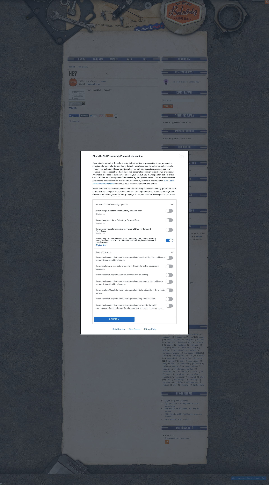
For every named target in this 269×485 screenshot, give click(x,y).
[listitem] (134, 204)
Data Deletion (119, 329)
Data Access (134, 329)
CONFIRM (114, 319)
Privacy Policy (150, 329)
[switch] (169, 211)
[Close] (183, 156)
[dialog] (134, 242)
